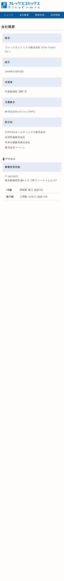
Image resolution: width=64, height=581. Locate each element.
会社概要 (24, 15)
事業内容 (40, 15)
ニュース (8, 15)
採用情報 (55, 15)
